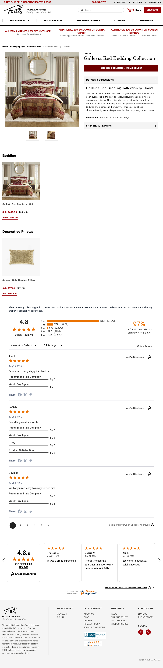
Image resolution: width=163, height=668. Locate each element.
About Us (89, 614)
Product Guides (119, 624)
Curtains (119, 21)
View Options (10, 217)
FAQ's (114, 614)
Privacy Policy (92, 624)
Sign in (60, 617)
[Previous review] (3, 561)
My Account (120, 2)
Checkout (152, 10)
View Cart (62, 614)
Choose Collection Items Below (121, 68)
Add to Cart (9, 294)
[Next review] (159, 561)
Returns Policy (119, 621)
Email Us (142, 614)
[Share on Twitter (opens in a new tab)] (25, 395)
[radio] (81, 321)
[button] (121, 80)
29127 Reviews (27, 334)
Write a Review (144, 346)
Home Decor (146, 21)
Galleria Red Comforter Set (17, 204)
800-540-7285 (99, 2)
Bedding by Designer (88, 21)
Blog (86, 617)
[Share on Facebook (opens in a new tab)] (20, 395)
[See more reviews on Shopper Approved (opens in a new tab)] (30, 395)
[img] (23, 559)
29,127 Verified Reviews (25, 566)
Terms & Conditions (94, 627)
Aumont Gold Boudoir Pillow (18, 280)
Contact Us (155, 2)
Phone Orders (145, 617)
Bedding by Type (53, 21)
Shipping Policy (119, 617)
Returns (137, 2)
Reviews (88, 621)
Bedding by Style (19, 21)
